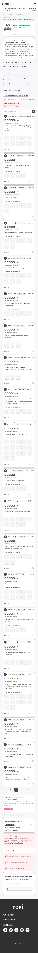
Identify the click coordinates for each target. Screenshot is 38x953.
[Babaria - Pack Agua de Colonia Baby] (18, 276)
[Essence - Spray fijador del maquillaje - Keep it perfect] (12, 138)
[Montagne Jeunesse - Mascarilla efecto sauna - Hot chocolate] (7, 702)
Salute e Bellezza (20, 14)
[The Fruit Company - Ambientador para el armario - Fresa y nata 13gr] (12, 281)
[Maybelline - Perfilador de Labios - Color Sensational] (12, 240)
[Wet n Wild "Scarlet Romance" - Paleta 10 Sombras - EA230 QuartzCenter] (12, 592)
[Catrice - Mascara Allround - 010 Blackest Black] (18, 524)
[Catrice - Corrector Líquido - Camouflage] (18, 313)
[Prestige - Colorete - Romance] (18, 597)
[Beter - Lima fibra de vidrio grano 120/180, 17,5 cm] (18, 556)
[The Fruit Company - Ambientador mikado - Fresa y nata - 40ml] (18, 281)
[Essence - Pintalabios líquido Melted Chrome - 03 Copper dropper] (7, 453)
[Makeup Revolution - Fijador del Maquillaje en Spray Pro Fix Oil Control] (7, 205)
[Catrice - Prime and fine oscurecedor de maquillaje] (7, 562)
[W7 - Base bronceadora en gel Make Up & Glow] (18, 488)
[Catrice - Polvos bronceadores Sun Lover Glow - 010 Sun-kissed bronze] (12, 411)
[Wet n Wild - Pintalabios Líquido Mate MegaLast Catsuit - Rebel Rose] (18, 629)
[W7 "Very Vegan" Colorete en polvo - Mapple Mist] (23, 696)
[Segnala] (33, 150)
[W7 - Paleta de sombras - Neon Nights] (7, 488)
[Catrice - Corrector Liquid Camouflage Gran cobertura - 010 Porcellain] (18, 702)
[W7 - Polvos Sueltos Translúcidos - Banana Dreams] (7, 138)
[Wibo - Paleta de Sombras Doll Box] (23, 138)
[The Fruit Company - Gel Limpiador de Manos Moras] (7, 281)
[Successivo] (27, 790)
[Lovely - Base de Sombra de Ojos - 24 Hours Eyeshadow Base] (29, 138)
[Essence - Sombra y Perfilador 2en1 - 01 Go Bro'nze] (29, 597)
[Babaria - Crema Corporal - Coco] (23, 276)
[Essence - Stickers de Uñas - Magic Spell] (7, 143)
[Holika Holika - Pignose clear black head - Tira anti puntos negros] (12, 276)
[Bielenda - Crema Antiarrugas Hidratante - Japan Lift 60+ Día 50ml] (7, 246)
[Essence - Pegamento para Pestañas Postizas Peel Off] (18, 205)
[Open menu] (35, 3)
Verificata (22, 116)
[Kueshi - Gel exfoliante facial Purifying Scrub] (7, 377)
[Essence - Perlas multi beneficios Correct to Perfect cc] (12, 597)
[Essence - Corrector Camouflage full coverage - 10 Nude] (23, 519)
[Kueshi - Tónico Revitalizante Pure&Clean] (7, 519)
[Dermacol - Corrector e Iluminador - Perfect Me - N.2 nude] (29, 143)
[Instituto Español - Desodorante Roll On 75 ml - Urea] (29, 240)
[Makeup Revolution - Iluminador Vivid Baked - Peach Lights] (7, 592)
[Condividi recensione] (30, 150)
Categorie (10, 14)
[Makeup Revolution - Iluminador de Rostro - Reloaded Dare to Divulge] (23, 205)
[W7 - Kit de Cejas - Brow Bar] (23, 313)
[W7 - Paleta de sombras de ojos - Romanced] (18, 175)
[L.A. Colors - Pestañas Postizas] (29, 205)
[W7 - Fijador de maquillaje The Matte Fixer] (18, 442)
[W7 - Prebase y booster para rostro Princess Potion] (12, 313)
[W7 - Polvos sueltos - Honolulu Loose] (23, 488)
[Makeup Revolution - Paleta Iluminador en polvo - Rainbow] (29, 662)
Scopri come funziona (20, 808)
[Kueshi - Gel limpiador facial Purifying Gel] (23, 524)
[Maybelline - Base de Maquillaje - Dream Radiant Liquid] (29, 276)
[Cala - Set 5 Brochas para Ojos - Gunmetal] (7, 211)
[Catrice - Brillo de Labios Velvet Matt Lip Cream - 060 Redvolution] (18, 592)
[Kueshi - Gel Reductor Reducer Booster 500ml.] (12, 524)
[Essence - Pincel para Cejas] (12, 442)
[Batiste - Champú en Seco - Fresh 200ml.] (18, 696)
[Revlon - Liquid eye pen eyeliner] (18, 143)
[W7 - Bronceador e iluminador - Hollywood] (29, 453)
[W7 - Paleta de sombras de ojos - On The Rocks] (29, 447)
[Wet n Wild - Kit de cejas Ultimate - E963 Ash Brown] (23, 453)
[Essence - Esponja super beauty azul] (23, 629)
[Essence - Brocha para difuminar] (23, 447)
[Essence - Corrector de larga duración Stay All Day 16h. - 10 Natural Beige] (12, 345)
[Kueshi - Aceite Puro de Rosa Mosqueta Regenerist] (7, 556)
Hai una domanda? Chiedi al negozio (16, 95)
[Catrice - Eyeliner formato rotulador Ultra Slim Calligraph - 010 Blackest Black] (7, 662)
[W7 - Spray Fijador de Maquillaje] (29, 313)
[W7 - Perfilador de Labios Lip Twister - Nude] (12, 246)
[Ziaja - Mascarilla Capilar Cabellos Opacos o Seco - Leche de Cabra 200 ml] (23, 240)
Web (7, 10)
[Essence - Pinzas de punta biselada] (18, 453)
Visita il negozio (13, 883)
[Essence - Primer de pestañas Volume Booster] (18, 138)
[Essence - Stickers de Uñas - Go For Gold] (12, 143)
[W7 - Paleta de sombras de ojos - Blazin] (12, 175)
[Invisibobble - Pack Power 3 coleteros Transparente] (7, 696)
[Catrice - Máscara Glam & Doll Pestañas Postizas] (12, 458)
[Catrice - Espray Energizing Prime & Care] (29, 411)
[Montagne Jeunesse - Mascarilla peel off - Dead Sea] (12, 707)
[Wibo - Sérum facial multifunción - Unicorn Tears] (18, 377)
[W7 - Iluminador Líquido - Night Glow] (7, 629)
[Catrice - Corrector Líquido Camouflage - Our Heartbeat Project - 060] (18, 411)
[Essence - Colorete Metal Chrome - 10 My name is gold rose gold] (7, 447)
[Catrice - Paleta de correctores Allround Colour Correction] (12, 562)
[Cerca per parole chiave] (33, 111)
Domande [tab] (17, 90)
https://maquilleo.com (9, 17)
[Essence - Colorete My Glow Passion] (23, 411)
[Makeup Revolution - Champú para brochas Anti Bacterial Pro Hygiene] (12, 696)
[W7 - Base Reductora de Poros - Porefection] (12, 556)
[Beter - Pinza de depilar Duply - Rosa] (23, 702)
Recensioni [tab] (7, 90)
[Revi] (6, 3)
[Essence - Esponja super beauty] (12, 447)
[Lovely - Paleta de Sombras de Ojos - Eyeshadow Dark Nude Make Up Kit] (23, 175)
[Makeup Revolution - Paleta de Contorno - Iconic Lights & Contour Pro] (7, 442)
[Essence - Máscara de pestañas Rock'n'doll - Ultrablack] (7, 707)
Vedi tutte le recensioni (12, 830)
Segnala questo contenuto (14, 815)
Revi (4, 14)
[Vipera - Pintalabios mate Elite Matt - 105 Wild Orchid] (12, 662)
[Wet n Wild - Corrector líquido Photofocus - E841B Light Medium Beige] (29, 442)
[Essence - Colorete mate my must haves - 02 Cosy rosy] (23, 442)
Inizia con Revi (8, 808)
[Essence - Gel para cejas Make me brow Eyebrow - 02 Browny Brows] (7, 345)
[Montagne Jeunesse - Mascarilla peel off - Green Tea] (12, 702)
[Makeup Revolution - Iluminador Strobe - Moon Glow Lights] (23, 592)
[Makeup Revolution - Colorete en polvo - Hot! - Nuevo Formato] (7, 524)
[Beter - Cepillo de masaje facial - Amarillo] (29, 696)
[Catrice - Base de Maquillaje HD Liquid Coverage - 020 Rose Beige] (29, 556)
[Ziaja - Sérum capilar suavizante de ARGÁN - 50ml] (18, 240)
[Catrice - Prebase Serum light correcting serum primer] (29, 519)
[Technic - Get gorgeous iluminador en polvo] (23, 143)
